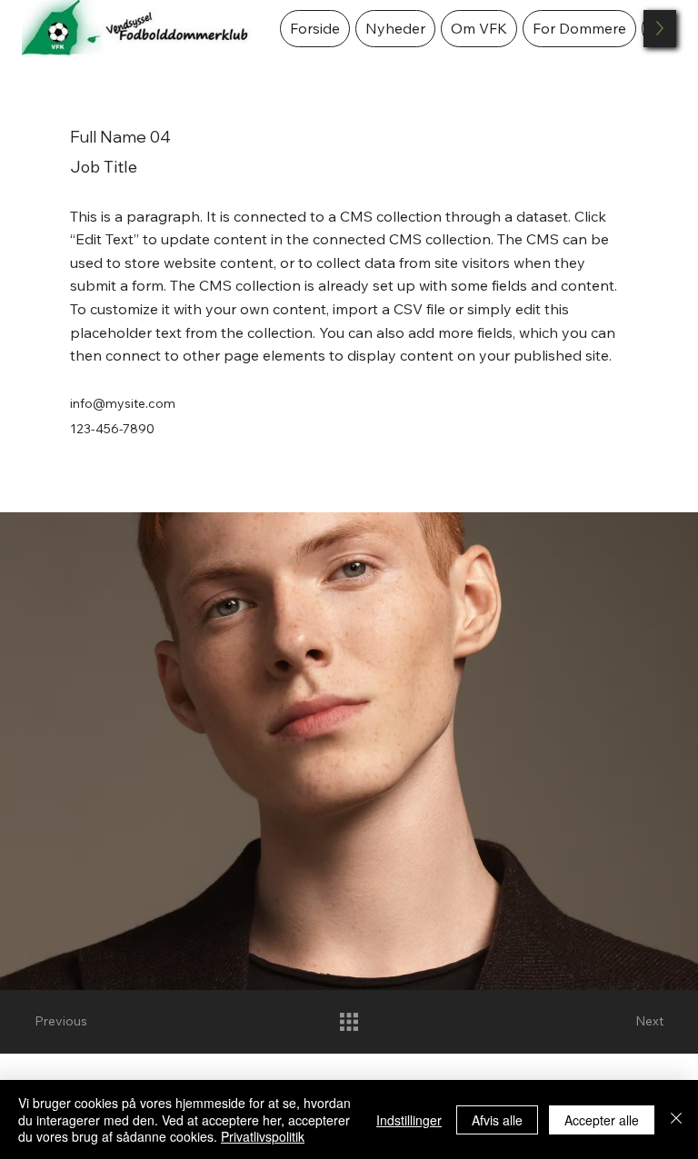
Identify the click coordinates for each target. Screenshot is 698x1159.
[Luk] (676, 1119)
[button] (479, 28)
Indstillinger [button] (409, 1120)
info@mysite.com (122, 403)
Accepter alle (601, 1120)
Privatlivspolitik (262, 1136)
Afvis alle (497, 1120)
